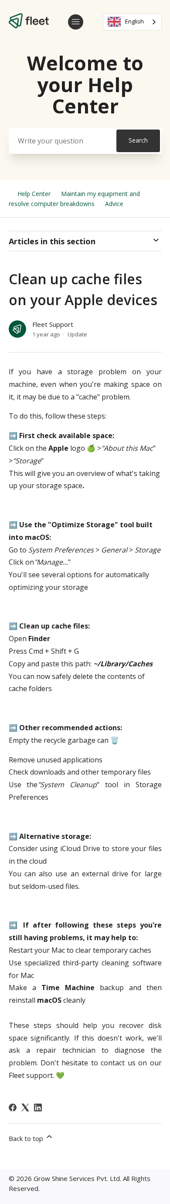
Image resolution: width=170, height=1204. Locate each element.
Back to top (27, 1138)
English (134, 21)
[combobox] (132, 21)
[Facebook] (13, 1107)
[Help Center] (29, 25)
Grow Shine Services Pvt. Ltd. (77, 1178)
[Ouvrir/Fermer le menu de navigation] (75, 22)
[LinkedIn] (38, 1107)
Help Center (34, 194)
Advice (114, 204)
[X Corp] (25, 1107)
